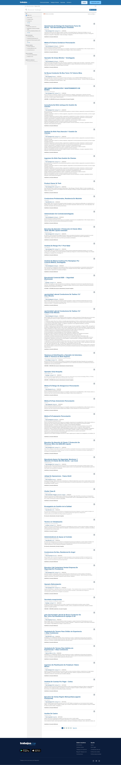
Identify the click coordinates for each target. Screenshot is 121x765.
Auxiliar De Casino (51, 713)
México (29, 17)
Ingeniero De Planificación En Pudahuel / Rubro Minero (61, 665)
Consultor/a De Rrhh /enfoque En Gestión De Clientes (60, 105)
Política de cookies (95, 751)
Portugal (29, 21)
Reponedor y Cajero (31, 26)
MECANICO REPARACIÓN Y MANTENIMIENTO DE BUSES (62, 89)
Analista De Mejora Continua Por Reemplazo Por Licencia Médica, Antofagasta (61, 261)
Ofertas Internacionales (30, 6)
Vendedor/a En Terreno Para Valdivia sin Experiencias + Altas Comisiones (58, 648)
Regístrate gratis (95, 2)
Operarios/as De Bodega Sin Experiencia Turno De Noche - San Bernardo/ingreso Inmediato (62, 26)
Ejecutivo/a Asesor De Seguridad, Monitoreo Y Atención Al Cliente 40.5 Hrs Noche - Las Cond (61, 460)
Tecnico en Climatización (53, 522)
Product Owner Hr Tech (52, 183)
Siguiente (75, 728)
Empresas (62, 2)
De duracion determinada (32, 54)
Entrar (84, 2)
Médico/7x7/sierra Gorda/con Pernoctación (59, 42)
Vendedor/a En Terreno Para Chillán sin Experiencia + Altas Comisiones (63, 632)
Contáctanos (79, 754)
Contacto (69, 2)
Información (79, 745)
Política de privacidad (96, 754)
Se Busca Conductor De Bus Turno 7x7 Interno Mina (63, 73)
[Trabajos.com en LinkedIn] (99, 761)
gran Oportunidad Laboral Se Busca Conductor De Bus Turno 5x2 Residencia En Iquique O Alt (62, 615)
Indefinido (30, 56)
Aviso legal (93, 747)
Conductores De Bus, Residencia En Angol (59, 552)
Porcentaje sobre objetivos (32, 61)
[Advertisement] (67, 19)
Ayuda (92, 745)
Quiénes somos (80, 747)
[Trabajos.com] (25, 3)
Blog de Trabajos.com (81, 751)
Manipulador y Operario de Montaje (33, 29)
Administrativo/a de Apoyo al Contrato (58, 537)
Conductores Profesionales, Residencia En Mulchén (63, 198)
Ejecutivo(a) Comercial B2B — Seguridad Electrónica (59, 278)
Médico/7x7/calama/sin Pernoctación (57, 416)
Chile (29, 15)
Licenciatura (30, 36)
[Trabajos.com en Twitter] (96, 761)
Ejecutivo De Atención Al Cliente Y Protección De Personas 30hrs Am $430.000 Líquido (62, 443)
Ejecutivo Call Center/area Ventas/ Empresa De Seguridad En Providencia (61, 568)
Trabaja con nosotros (81, 749)
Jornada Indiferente (31, 48)
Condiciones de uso (95, 749)
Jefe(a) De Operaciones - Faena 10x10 (57, 476)
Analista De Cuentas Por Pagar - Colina (58, 681)
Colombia (30, 19)
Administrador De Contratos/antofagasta (58, 214)
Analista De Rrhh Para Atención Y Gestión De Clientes (60, 132)
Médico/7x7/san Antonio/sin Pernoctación (59, 401)
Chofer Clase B (49, 491)
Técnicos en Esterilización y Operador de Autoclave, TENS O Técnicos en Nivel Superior (63, 355)
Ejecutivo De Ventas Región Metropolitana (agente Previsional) (62, 697)
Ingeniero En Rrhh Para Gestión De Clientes (60, 158)
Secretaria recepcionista (53, 599)
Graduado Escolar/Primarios (32, 38)
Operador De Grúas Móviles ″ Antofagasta (59, 58)
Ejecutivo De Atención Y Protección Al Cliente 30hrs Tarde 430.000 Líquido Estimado (63, 229)
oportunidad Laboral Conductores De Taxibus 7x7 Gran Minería (62, 295)
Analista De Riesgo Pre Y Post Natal (57, 245)
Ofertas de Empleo (44, 2)
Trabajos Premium (55, 2)
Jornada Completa (31, 46)
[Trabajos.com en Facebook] (93, 761)
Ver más (28, 22)
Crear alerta (93, 9)
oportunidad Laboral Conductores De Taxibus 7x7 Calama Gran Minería (62, 311)
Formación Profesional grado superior (33, 41)
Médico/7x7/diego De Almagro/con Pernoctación (61, 386)
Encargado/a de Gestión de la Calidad (58, 506)
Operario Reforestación (52, 584)
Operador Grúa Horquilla (53, 371)
